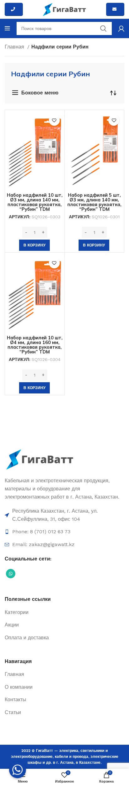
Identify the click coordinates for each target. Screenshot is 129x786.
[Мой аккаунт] (121, 28)
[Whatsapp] (17, 769)
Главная (15, 47)
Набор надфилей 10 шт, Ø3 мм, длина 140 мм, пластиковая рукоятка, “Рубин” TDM (35, 202)
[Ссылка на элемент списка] (64, 515)
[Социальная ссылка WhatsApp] (10, 573)
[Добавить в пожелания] (54, 120)
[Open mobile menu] (7, 28)
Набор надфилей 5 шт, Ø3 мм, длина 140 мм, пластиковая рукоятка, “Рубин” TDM (94, 202)
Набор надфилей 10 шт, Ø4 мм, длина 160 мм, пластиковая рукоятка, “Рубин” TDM (35, 345)
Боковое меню (40, 93)
